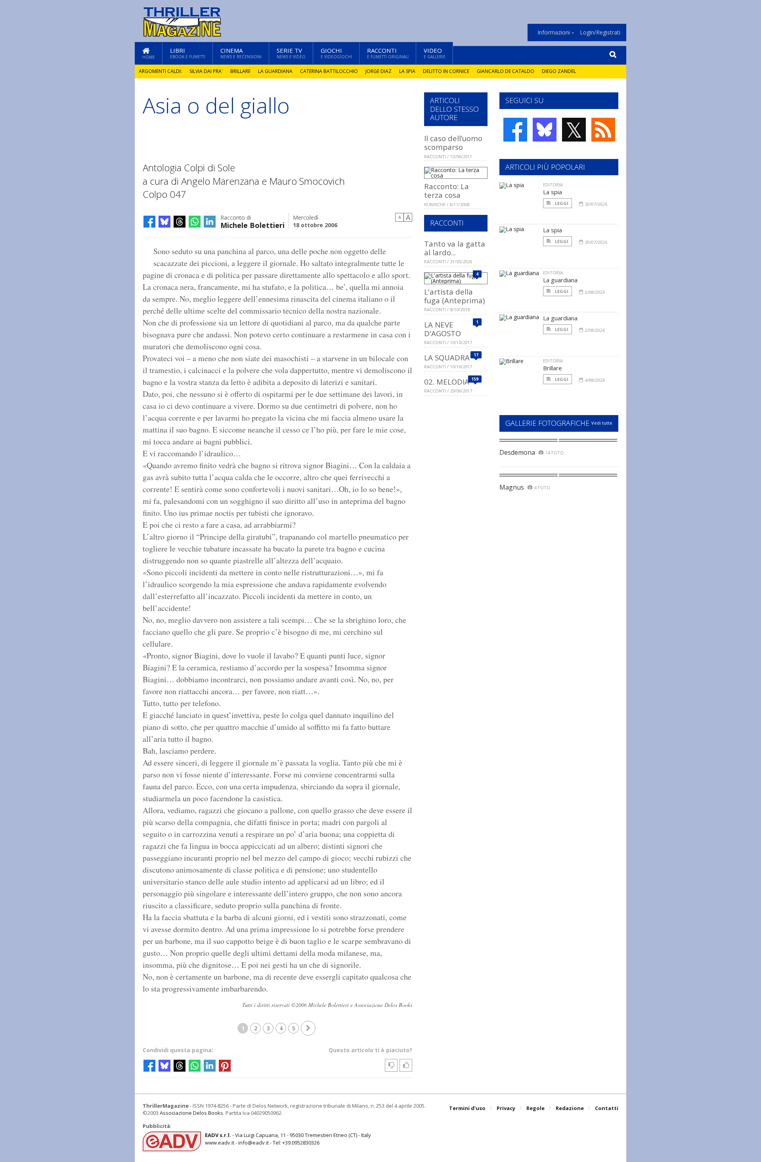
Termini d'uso (467, 1108)
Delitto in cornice (446, 71)
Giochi (336, 52)
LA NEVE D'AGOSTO (442, 329)
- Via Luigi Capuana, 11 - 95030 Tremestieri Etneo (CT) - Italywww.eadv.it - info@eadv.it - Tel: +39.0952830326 (288, 1138)
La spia (407, 71)
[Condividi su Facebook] (149, 221)
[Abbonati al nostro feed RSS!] (603, 129)
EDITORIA (553, 184)
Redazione (570, 1108)
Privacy (506, 1108)
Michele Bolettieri (252, 224)
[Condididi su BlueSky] (164, 221)
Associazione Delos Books (191, 1112)
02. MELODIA (446, 382)
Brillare (240, 71)
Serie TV (291, 52)
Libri (187, 52)
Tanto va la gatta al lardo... (454, 248)
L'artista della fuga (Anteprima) (454, 296)
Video (435, 52)
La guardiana (275, 71)
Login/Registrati (600, 32)
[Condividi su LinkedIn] (209, 221)
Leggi (561, 203)
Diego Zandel (559, 71)
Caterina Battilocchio (329, 71)
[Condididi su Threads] (179, 221)
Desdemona (517, 452)
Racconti (388, 52)
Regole (535, 1108)
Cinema (241, 52)
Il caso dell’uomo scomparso (453, 142)
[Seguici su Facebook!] (515, 129)
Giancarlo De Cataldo (505, 71)
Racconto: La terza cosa (446, 190)
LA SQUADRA (447, 357)
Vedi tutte (601, 423)
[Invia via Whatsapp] (194, 221)
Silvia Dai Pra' (206, 71)
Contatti (606, 1108)
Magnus (511, 487)
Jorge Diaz (378, 71)
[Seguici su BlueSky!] (544, 129)
